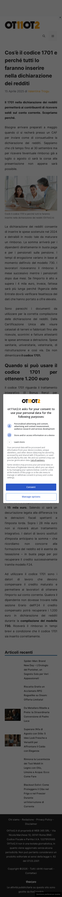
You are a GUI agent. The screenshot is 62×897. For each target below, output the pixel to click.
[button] (31, 442)
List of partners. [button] (38, 460)
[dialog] (31, 448)
